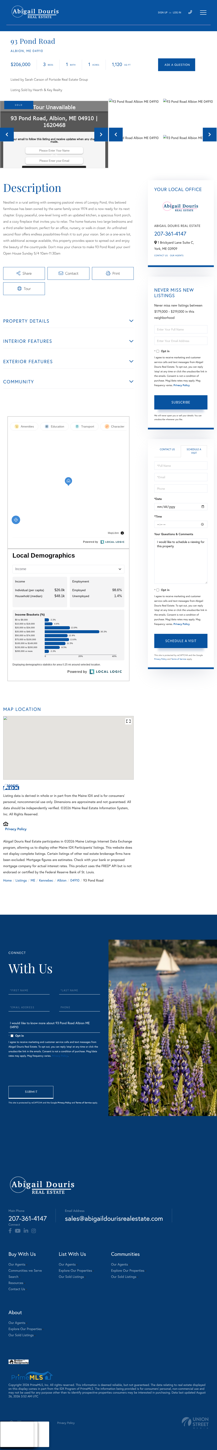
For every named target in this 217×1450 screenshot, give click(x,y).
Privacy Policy (15, 829)
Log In (177, 12)
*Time (158, 516)
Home (7, 880)
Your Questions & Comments (173, 534)
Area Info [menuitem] (10, 1444)
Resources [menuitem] (15, 1283)
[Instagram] (33, 1231)
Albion (61, 880)
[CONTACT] (176, 64)
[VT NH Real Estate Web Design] (195, 1423)
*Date (158, 499)
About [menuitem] (8, 1429)
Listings (21, 880)
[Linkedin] (26, 1231)
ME (33, 880)
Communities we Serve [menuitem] (25, 1271)
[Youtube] (18, 1231)
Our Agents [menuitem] (16, 1264)
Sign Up (162, 12)
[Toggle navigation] (203, 12)
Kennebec (46, 880)
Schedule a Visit (194, 451)
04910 (74, 880)
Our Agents (177, 255)
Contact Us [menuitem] (16, 1289)
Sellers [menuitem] (8, 1439)
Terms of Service (178, 659)
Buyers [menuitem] (8, 1434)
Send (30, 1092)
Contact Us (161, 255)
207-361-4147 (170, 233)
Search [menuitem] (13, 1277)
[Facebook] (10, 1231)
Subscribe (180, 402)
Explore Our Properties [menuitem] (75, 1271)
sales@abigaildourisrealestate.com (114, 1218)
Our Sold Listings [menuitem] (71, 1277)
